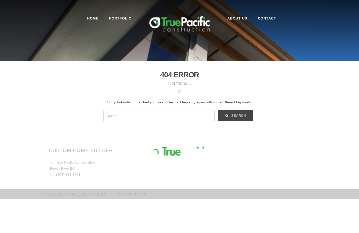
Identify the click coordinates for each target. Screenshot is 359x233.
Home (92, 18)
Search (238, 115)
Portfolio (120, 18)
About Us (237, 18)
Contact (267, 18)
